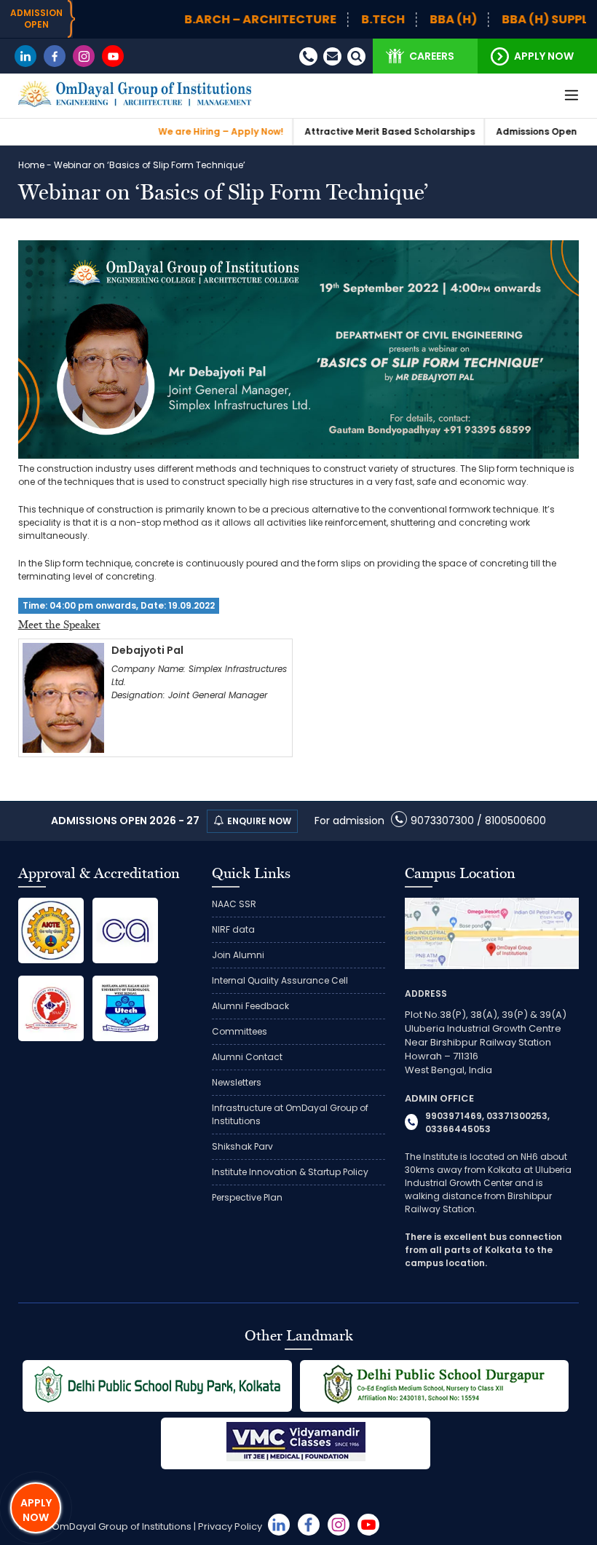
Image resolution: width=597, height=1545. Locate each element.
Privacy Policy (230, 1526)
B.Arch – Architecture (222, 19)
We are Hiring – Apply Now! (182, 131)
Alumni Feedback (250, 1006)
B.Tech (344, 19)
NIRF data (233, 929)
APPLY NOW (36, 1510)
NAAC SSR (234, 904)
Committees (239, 1031)
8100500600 (515, 820)
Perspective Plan (247, 1197)
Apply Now (544, 56)
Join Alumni (238, 955)
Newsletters (236, 1082)
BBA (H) (414, 19)
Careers (431, 56)
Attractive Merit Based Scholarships (351, 131)
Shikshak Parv (242, 1146)
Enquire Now (259, 821)
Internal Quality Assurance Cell (280, 980)
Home (31, 165)
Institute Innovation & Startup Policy (290, 1172)
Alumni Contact (247, 1057)
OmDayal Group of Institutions (121, 1526)
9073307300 (442, 820)
